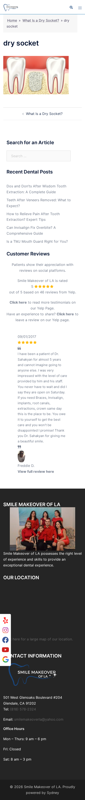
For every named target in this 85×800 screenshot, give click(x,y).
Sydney (53, 792)
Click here (18, 302)
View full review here (36, 471)
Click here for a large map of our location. (38, 639)
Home (12, 20)
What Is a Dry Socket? (40, 20)
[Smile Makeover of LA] (11, 7)
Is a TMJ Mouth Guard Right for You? (37, 241)
